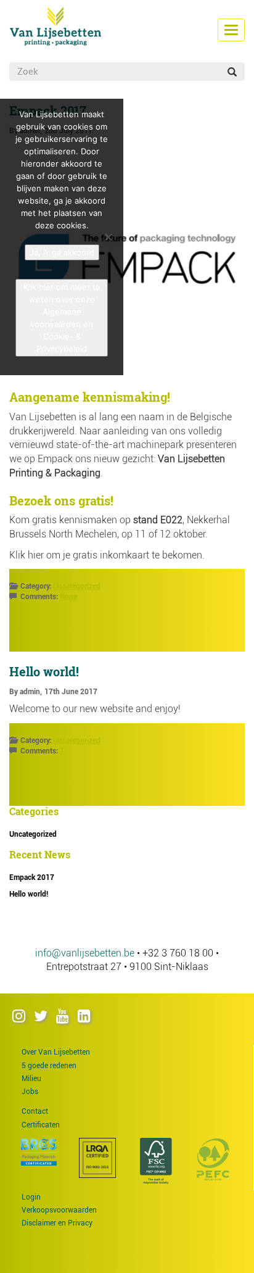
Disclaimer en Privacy (57, 1223)
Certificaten (41, 1125)
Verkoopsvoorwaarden (59, 1210)
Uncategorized (76, 586)
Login (31, 1197)
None (68, 596)
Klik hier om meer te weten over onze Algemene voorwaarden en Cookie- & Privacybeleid (61, 318)
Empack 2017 (31, 877)
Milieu (31, 1078)
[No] (108, 237)
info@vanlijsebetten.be (84, 953)
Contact (35, 1111)
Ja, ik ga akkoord (62, 252)
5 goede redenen (49, 1065)
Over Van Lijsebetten (56, 1052)
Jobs (30, 1091)
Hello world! (44, 671)
